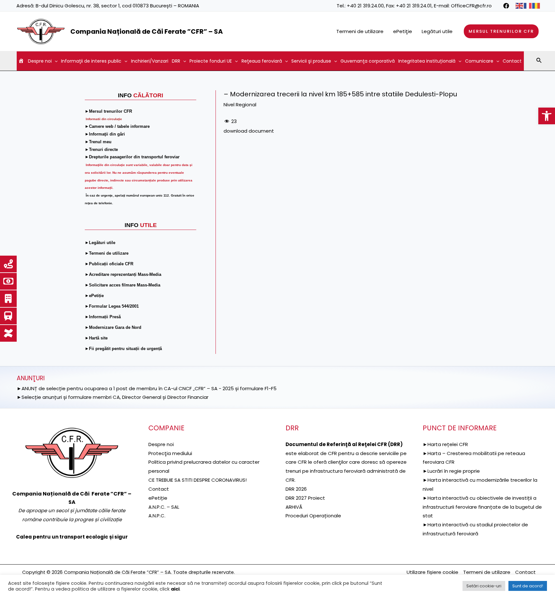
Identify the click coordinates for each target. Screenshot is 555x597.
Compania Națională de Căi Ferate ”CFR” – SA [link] (146, 31)
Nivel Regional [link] (240, 104)
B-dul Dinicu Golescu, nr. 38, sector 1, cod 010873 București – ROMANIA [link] (117, 5)
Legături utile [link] (437, 31)
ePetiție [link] (157, 498)
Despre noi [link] (40, 61)
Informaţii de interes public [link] (91, 61)
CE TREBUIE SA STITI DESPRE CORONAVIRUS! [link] (197, 480)
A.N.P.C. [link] (156, 515)
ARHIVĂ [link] (294, 507)
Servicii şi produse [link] (311, 61)
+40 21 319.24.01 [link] (414, 5)
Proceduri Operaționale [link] (313, 515)
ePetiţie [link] (402, 31)
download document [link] (249, 130)
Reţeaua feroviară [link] (262, 61)
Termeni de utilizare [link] (359, 31)
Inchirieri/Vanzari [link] (149, 61)
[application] (54, 61)
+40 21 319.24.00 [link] (365, 5)
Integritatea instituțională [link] (426, 61)
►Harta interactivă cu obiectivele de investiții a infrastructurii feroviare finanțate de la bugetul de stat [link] (482, 507)
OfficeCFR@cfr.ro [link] (471, 5)
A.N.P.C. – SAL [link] (163, 507)
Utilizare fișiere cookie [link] (432, 572)
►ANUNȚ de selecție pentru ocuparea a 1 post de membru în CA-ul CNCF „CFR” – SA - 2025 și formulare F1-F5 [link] (147, 388)
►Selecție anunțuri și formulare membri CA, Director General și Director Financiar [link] (112, 397)
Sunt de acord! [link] (527, 586)
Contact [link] (512, 61)
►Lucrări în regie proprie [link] (451, 471)
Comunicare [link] (479, 61)
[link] (546, 116)
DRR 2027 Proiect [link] (305, 498)
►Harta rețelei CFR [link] (445, 444)
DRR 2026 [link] (296, 489)
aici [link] (175, 589)
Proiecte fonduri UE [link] (210, 61)
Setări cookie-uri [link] (483, 586)
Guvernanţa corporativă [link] (367, 61)
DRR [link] (176, 61)
